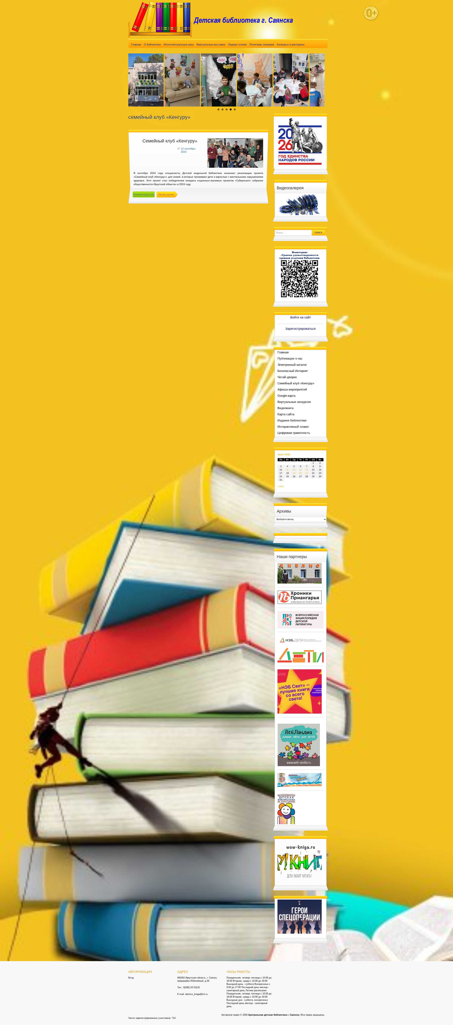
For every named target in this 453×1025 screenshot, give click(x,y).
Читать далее (166, 194)
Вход (131, 977)
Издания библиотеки (291, 420)
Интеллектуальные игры (179, 44)
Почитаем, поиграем (262, 44)
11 (287, 470)
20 (300, 473)
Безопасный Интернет (292, 371)
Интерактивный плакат (293, 426)
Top (444, 1016)
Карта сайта (285, 414)
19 (294, 473)
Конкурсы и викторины (291, 44)
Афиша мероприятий (292, 389)
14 (306, 470)
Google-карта (286, 395)
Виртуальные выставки (211, 44)
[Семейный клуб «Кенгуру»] (235, 153)
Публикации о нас (290, 358)
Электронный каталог (292, 364)
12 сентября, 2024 (188, 150)
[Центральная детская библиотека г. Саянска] (213, 19)
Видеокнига (285, 408)
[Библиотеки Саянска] (299, 573)
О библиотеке (152, 44)
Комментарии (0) (144, 194)
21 (306, 473)
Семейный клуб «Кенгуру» (169, 140)
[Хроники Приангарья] (299, 597)
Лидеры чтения (237, 44)
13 (300, 470)
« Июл (280, 486)
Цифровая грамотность (293, 433)
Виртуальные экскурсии (294, 402)
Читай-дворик (287, 377)
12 (294, 470)
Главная (136, 44)
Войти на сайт (300, 317)
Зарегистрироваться (300, 329)
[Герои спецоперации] (299, 916)
